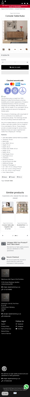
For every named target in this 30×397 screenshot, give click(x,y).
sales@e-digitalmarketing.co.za (12, 314)
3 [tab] (15, 235)
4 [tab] (17, 235)
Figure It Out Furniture (7, 8)
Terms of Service (6, 333)
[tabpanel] (8, 215)
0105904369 (6, 316)
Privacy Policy (5, 326)
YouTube (20, 329)
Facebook (20, 324)
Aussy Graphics (22, 390)
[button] (15, 72)
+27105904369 (7, 381)
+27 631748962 (7, 289)
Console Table (9, 180)
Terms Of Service (6, 329)
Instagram (20, 326)
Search (3, 324)
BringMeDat (6, 390)
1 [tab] (12, 235)
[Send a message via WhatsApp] (26, 387)
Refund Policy (5, 331)
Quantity (3, 59)
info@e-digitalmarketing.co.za (11, 287)
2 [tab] (14, 235)
